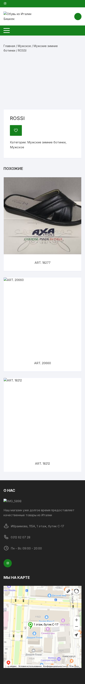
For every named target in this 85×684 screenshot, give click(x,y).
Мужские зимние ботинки (46, 142)
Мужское (24, 46)
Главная (9, 46)
